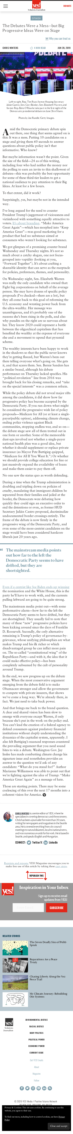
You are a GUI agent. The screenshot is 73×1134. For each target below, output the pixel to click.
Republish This (37, 875)
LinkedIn (53, 842)
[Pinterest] (38, 1088)
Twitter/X (36, 842)
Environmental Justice (36, 1019)
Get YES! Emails (36, 1060)
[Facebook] (22, 1088)
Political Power (36, 1039)
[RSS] (50, 1088)
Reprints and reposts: (16, 863)
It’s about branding (26, 223)
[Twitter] (27, 1088)
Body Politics (36, 1032)
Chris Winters (10, 48)
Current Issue (36, 1052)
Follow (36, 1080)
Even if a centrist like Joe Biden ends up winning (36, 587)
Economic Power (36, 1045)
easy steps (61, 866)
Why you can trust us (59, 38)
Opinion (36, 18)
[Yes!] (36, 5)
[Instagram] (33, 1088)
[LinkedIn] (44, 1088)
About (36, 1067)
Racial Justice (36, 1026)
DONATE (67, 5)
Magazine (37, 1073)
